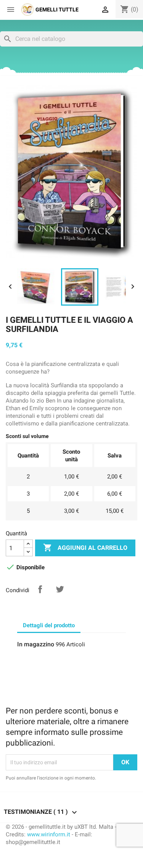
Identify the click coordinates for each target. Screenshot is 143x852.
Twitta (59, 589)
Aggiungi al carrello (85, 547)
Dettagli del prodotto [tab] (49, 625)
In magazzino (35, 644)
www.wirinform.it (48, 834)
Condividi (40, 589)
